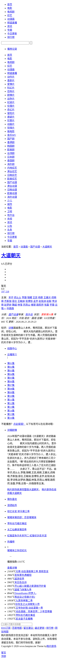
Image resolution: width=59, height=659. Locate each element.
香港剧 (11, 142)
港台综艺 (12, 171)
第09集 (11, 392)
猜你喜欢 (12, 499)
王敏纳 (21, 301)
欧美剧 (11, 149)
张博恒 (29, 301)
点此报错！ (19, 424)
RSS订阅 (5, 628)
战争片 (11, 98)
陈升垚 (29, 314)
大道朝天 (47, 246)
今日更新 (12, 33)
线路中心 (12, 348)
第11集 (11, 399)
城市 (9, 204)
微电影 (11, 131)
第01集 (11, 363)
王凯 (35, 297)
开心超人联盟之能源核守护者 (30, 586)
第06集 (11, 381)
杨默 (40, 297)
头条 (9, 229)
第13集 (11, 407)
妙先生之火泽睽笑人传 (27, 604)
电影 (9, 8)
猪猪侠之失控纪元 (17, 550)
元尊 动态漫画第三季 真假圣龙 (32, 571)
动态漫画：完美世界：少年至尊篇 (34, 611)
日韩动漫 (12, 189)
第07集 (11, 385)
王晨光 (47, 297)
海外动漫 (12, 197)
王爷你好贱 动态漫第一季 (29, 608)
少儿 (9, 200)
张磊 (46, 304)
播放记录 (12, 49)
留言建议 (28, 628)
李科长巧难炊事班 (25, 615)
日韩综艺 (12, 175)
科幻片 (11, 87)
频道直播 (12, 22)
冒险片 (11, 113)
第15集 (11, 414)
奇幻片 (11, 109)
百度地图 (17, 628)
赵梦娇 (7, 304)
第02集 (11, 367)
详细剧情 (12, 430)
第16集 (11, 418)
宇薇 (52, 304)
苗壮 (14, 301)
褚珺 (33, 304)
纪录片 (11, 102)
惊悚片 (11, 127)
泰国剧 (11, 160)
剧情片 (11, 95)
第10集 (11, 396)
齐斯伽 (7, 301)
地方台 (11, 215)
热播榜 (11, 541)
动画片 (11, 124)
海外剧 (11, 164)
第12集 (11, 403)
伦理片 (11, 106)
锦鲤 (29, 297)
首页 (9, 4)
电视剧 (11, 11)
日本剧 (11, 157)
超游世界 (19, 578)
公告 (9, 226)
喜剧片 (11, 80)
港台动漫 (12, 186)
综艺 (9, 15)
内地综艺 (12, 168)
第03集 (11, 370)
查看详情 (12, 567)
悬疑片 (11, 117)
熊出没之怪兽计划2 (25, 597)
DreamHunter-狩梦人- (25, 593)
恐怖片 (11, 91)
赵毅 (49, 301)
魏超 (14, 304)
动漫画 (11, 19)
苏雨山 (26, 304)
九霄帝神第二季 (24, 600)
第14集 (11, 410)
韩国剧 (11, 146)
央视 (9, 218)
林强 (20, 304)
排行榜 (11, 37)
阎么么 (17, 297)
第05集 (11, 378)
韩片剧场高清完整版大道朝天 (23, 489)
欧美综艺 (12, 178)
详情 (10, 328)
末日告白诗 (21, 582)
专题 (9, 30)
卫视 (9, 211)
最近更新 (39, 628)
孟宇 (35, 301)
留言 (3, 652)
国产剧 (11, 138)
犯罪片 (11, 120)
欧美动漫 (12, 193)
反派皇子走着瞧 (24, 618)
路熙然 (40, 304)
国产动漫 (12, 182)
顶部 (3, 656)
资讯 (9, 26)
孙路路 (10, 308)
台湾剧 (11, 153)
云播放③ (12, 354)
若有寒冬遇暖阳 (23, 575)
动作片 (11, 77)
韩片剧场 (51, 646)
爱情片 (11, 84)
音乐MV (11, 135)
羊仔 (10, 297)
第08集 (11, 389)
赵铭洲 (42, 301)
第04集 (11, 374)
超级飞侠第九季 (23, 589)
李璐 (24, 297)
